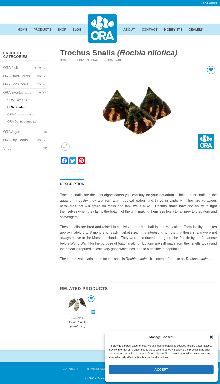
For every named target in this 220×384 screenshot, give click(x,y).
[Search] (209, 3)
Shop (7, 148)
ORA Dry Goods (15, 140)
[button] (211, 337)
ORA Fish (10, 68)
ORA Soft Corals (15, 84)
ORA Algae (11, 132)
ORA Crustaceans (19, 114)
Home (64, 60)
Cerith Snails (77, 324)
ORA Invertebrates (87, 60)
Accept (161, 369)
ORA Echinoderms (19, 121)
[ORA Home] (102, 32)
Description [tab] (72, 184)
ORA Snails (115, 60)
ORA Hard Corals (16, 76)
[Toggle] (44, 67)
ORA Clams (15, 99)
